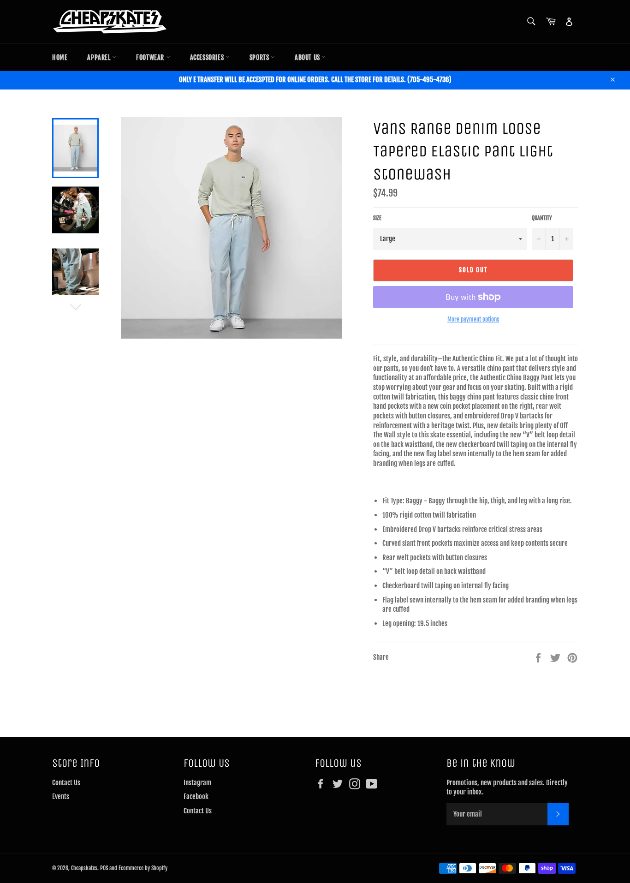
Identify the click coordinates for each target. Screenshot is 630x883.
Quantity (542, 218)
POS (104, 868)
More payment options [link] (473, 319)
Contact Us (66, 782)
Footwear (151, 57)
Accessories (208, 57)
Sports (260, 57)
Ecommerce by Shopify (143, 868)
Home (59, 57)
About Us (308, 57)
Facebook (196, 796)
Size (377, 218)
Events (60, 796)
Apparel (99, 57)
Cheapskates (84, 868)
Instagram (197, 782)
